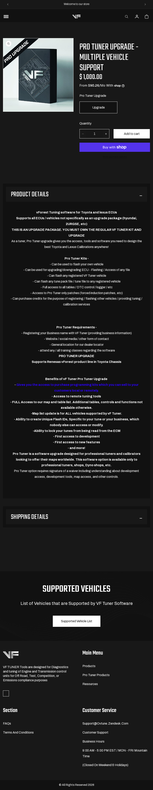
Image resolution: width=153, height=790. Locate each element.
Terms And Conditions (18, 732)
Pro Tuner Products (96, 675)
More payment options (115, 156)
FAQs (7, 723)
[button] (126, 16)
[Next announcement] (145, 4)
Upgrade (98, 107)
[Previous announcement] (7, 4)
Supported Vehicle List (76, 621)
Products (88, 666)
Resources (90, 684)
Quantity (85, 123)
